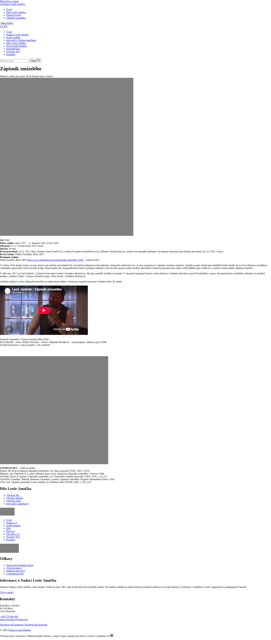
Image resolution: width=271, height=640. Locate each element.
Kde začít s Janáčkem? (17, 503)
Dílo (8, 528)
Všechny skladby (14, 498)
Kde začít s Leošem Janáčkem (21, 40)
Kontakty (11, 54)
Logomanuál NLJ (15, 573)
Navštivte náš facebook (35, 624)
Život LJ (10, 531)
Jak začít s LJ (12, 534)
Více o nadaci (7, 592)
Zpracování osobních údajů (19, 565)
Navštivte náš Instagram (12, 624)
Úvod (9, 32)
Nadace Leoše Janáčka (17, 34)
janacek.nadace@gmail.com (14, 619)
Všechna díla (12, 495)
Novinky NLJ (13, 51)
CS (2, 26)
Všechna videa (13, 501)
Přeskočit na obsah (9, 1)
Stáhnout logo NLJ (15, 571)
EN (5, 26)
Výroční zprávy (14, 568)
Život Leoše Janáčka (16, 46)
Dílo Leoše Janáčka (16, 43)
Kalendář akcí (13, 48)
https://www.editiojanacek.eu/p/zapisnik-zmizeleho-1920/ (55, 260)
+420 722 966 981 (9, 616)
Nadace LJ (11, 522)
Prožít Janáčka (13, 37)
